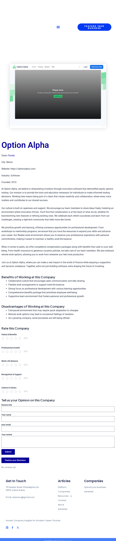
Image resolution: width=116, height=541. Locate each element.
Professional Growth (10, 348)
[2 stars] (7, 338)
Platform (62, 487)
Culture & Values (8, 388)
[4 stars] (15, 338)
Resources (63, 496)
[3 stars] (11, 338)
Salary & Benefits (9, 334)
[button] (58, 27)
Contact (62, 500)
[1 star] (3, 338)
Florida (11, 155)
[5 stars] (20, 338)
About (61, 504)
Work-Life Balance (9, 361)
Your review (6, 434)
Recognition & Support (11, 374)
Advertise (62, 509)
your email (6, 425)
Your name (6, 415)
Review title (6, 405)
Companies (64, 491)
